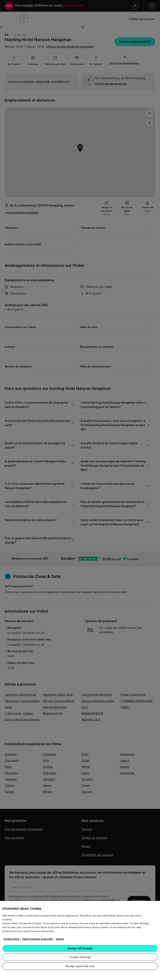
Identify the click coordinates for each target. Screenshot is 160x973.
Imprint (60, 939)
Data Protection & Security (37, 939)
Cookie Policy (11, 939)
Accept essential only (80, 966)
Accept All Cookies (80, 948)
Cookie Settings (80, 957)
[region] (80, 937)
